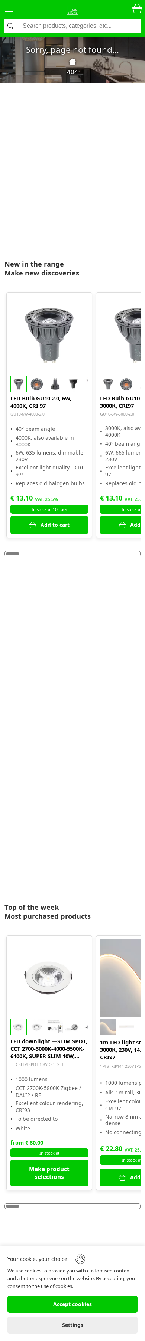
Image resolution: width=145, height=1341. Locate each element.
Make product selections (49, 1173)
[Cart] (137, 9)
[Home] (72, 61)
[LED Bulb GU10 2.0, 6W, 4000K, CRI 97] (49, 335)
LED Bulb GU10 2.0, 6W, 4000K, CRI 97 (40, 401)
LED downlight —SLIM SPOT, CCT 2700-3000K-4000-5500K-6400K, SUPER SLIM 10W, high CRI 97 (48, 1048)
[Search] (72, 26)
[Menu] (9, 10)
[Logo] (72, 9)
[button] (49, 384)
